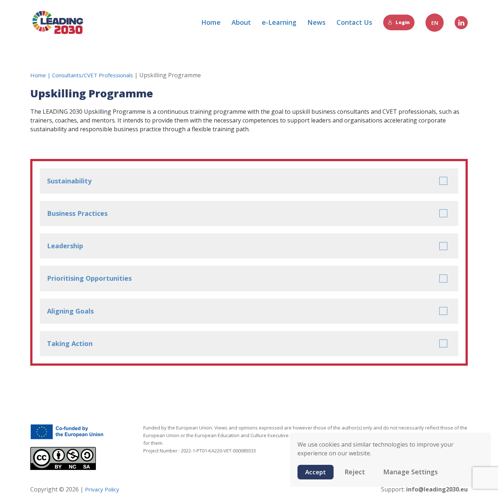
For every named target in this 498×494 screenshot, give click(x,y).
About (241, 22)
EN (434, 22)
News (316, 22)
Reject (355, 471)
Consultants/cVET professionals (92, 75)
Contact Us (354, 22)
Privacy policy (101, 489)
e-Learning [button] (279, 22)
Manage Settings (410, 471)
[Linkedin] (461, 22)
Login (403, 22)
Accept (315, 472)
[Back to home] (57, 22)
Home (211, 22)
